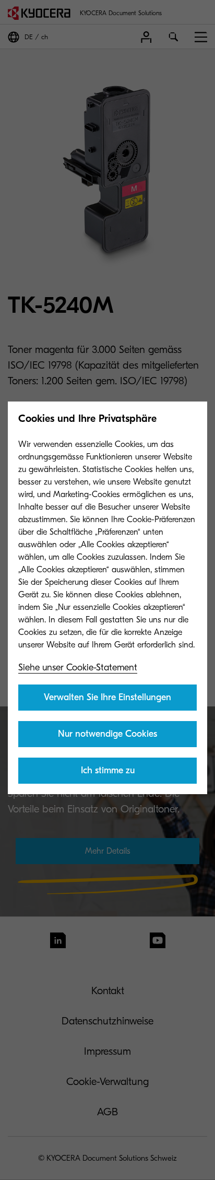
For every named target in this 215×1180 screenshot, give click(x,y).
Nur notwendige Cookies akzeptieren (107, 737)
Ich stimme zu (108, 770)
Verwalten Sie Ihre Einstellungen (107, 697)
